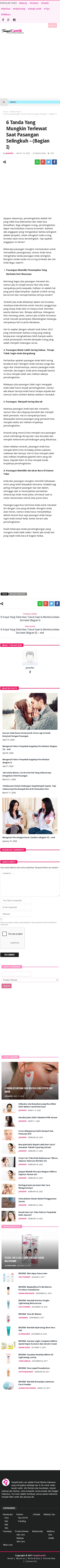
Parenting (7, 1531)
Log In (52, 25)
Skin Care (21, 1541)
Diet (50, 1535)
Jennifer (10, 153)
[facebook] (54, 162)
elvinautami (10, 1266)
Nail (6, 1524)
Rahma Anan (24, 1348)
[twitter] (48, 162)
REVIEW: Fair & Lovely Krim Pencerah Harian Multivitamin (24, 1259)
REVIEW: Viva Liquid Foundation (34, 1368)
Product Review (22, 1531)
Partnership (49, 1558)
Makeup (20, 1538)
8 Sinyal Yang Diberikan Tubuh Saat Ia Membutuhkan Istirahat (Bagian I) (30, 617)
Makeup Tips (49, 1514)
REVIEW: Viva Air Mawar (30, 1314)
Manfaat (6, 9)
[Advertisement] (30, 66)
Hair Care (21, 1535)
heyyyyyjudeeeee (25, 1372)
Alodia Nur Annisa (27, 1388)
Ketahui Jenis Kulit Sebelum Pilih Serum (37, 1117)
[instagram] (14, 20)
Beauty (23, 3)
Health (46, 3)
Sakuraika (23, 1318)
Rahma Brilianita (26, 1293)
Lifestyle (36, 1514)
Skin (6, 1528)
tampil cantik (35, 9)
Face (7, 1518)
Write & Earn (34, 1558)
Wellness (6, 14)
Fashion (34, 3)
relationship (19, 9)
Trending (22, 1521)
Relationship (15, 112)
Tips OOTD (23, 1518)
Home (5, 112)
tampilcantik (39, 1555)
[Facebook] (3, 20)
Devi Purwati (24, 1277)
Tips (48, 9)
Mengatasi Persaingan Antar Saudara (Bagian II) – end (28, 837)
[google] (43, 162)
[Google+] (8, 20)
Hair (6, 1521)
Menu (13, 102)
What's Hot (8, 1545)
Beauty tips (8, 1514)
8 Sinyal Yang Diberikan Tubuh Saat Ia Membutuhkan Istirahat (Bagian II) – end (30, 629)
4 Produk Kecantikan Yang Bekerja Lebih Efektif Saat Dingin (29, 1090)
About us (20, 1558)
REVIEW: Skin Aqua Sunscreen (32, 1273)
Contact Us (31, 1561)
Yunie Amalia (24, 1361)
